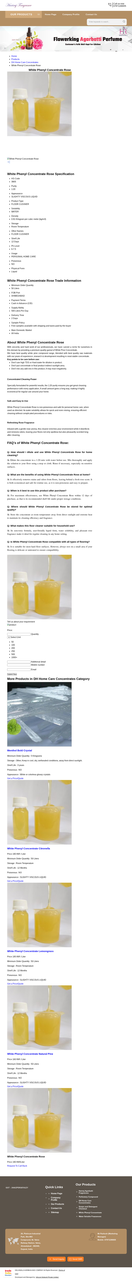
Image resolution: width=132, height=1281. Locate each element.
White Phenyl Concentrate (90, 1213)
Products (15, 59)
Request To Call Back (17, 1166)
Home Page (50, 14)
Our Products (21, 14)
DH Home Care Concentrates (24, 62)
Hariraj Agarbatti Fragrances (86, 1192)
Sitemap (55, 1212)
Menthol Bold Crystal (19, 750)
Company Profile (71, 14)
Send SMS (77, 1259)
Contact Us (91, 14)
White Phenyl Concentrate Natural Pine (30, 1054)
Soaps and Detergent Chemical (88, 1208)
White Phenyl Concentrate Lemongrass (30, 951)
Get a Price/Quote (15, 778)
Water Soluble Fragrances (90, 1216)
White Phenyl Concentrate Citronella (28, 848)
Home (14, 56)
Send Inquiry (58, 1259)
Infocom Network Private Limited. (47, 1277)
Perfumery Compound (88, 1197)
